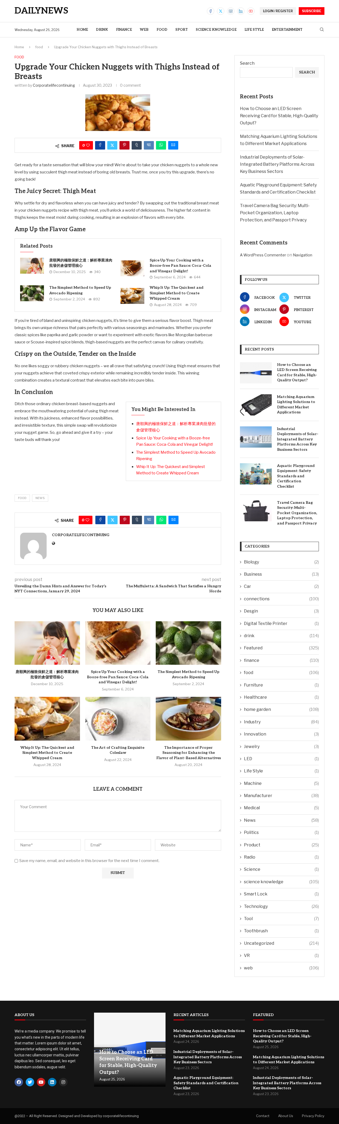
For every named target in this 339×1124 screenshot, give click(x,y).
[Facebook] (210, 11)
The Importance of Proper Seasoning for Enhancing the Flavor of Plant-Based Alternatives (188, 752)
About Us (285, 1116)
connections (281, 598)
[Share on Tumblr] (137, 145)
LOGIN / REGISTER (278, 11)
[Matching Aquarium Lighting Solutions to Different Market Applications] (256, 405)
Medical (281, 807)
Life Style (254, 30)
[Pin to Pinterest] (124, 145)
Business (281, 574)
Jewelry (281, 746)
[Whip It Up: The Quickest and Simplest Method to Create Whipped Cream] (132, 296)
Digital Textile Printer (281, 623)
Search (247, 63)
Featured (281, 647)
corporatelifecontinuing (54, 85)
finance (124, 30)
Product (281, 844)
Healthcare (281, 697)
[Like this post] (88, 145)
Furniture (281, 685)
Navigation (302, 255)
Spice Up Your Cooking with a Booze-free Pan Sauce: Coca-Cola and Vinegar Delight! (180, 265)
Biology (281, 562)
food (162, 30)
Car (281, 586)
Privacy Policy (313, 1116)
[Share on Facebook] (100, 145)
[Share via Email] (173, 145)
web (144, 30)
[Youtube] (251, 11)
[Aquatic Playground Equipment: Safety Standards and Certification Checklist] (256, 473)
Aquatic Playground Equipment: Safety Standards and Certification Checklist (296, 476)
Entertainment (287, 30)
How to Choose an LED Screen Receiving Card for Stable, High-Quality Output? (279, 115)
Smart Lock (281, 893)
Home (82, 30)
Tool (281, 918)
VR (281, 955)
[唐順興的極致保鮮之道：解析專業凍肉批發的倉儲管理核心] (32, 266)
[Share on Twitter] (112, 145)
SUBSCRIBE (311, 11)
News (40, 498)
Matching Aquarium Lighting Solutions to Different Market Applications (296, 405)
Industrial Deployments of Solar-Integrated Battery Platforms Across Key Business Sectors (277, 164)
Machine (281, 783)
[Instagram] (230, 11)
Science (281, 869)
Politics (281, 832)
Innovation (281, 734)
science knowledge (216, 30)
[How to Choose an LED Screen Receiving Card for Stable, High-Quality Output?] (256, 372)
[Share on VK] (149, 145)
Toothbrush (281, 930)
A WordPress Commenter (263, 255)
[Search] (321, 30)
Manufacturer (281, 795)
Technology (281, 906)
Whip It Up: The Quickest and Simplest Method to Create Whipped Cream (176, 293)
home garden (281, 709)
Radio (281, 857)
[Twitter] (220, 11)
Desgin (281, 611)
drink (102, 30)
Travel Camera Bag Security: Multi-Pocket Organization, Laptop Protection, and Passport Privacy (275, 212)
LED (281, 758)
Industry (281, 721)
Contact (262, 1116)
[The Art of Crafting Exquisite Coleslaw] (118, 718)
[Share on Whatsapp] (161, 145)
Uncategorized (281, 943)
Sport (181, 30)
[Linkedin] (240, 11)
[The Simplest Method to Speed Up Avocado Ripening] (32, 293)
